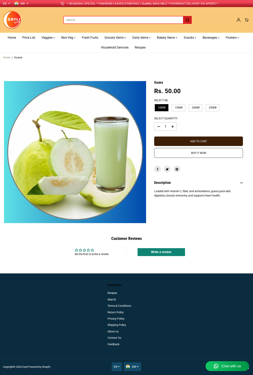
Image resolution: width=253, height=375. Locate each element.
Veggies (47, 37)
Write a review (161, 252)
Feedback (113, 344)
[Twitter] (167, 169)
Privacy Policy (116, 318)
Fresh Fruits (90, 37)
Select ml (161, 100)
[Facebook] (157, 169)
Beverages (210, 37)
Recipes (140, 47)
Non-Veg (67, 37)
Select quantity (165, 118)
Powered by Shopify (39, 366)
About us (113, 331)
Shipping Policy (117, 324)
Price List (28, 37)
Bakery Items (166, 37)
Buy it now (198, 153)
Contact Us (114, 337)
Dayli (25, 366)
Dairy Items (140, 37)
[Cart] (246, 19)
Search (112, 299)
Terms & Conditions (119, 305)
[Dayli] (12, 20)
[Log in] (238, 19)
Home (12, 37)
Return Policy (116, 312)
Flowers (231, 37)
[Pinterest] (177, 169)
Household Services (114, 47)
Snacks (189, 37)
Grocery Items (115, 37)
